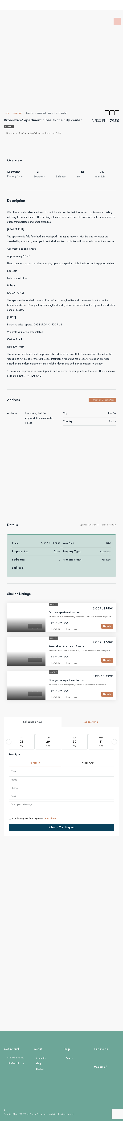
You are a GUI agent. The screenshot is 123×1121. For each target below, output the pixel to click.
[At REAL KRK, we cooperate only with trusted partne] (92, 935)
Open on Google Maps (103, 399)
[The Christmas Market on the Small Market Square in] (92, 997)
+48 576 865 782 (15, 1057)
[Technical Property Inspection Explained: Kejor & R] (92, 872)
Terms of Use (50, 818)
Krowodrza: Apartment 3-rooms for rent (72, 646)
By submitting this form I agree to (34, 818)
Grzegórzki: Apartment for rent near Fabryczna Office (80, 680)
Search (69, 1058)
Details (107, 626)
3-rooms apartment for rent (65, 612)
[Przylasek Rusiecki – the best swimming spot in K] (30, 872)
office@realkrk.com (15, 1063)
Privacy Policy (36, 1114)
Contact (40, 1069)
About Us (40, 1058)
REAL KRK (55, 629)
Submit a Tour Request (61, 827)
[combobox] (61, 771)
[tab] (117, 21)
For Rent (9, 126)
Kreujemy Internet (66, 1114)
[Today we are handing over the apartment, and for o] (30, 935)
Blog (38, 1063)
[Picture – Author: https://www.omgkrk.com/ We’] (30, 997)
